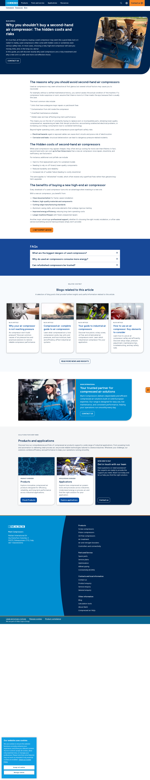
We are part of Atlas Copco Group (18, 621)
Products (24, 3)
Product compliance (53, 619)
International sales (126, 3)
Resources (64, 3)
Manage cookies (35, 619)
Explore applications (69, 500)
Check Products (28, 500)
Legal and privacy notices (16, 619)
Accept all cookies (19, 767)
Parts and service (37, 3)
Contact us (13, 61)
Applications (52, 3)
